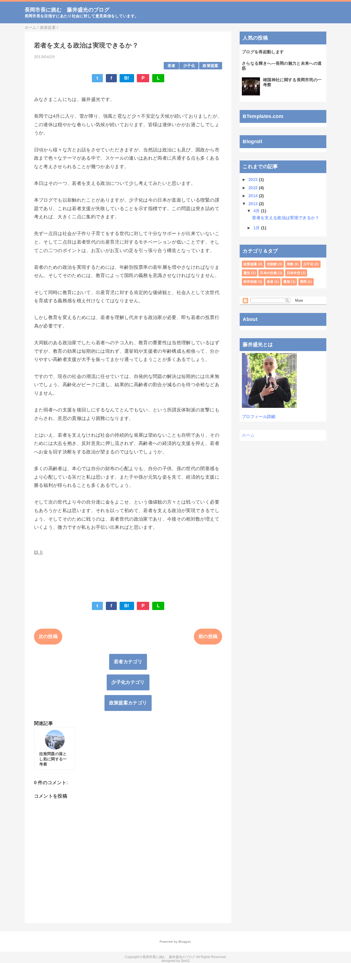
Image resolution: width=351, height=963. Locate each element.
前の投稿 (208, 636)
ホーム (248, 435)
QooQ (185, 961)
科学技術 (250, 282)
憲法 (247, 273)
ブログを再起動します (263, 51)
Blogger (184, 941)
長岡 (303, 282)
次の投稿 (48, 636)
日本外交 (293, 273)
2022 (252, 187)
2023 (252, 179)
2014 (252, 195)
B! (126, 78)
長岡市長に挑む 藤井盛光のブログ (67, 10)
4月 (256, 210)
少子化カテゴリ (128, 682)
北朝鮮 (272, 264)
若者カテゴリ (128, 661)
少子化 (189, 66)
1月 (256, 227)
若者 (172, 66)
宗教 (290, 264)
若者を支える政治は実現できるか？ (285, 217)
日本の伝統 (268, 273)
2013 (252, 203)
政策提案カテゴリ (128, 702)
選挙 (286, 282)
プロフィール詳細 (259, 416)
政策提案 (210, 66)
